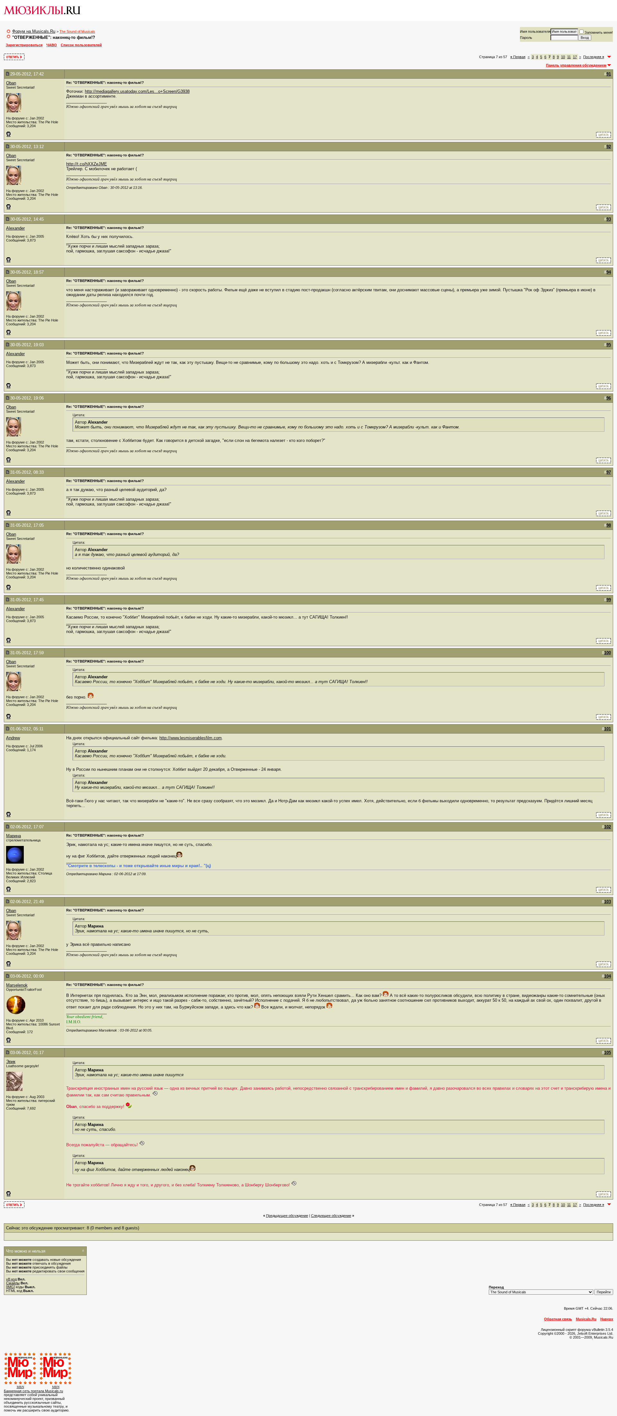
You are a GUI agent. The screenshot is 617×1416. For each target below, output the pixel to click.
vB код (11, 1279)
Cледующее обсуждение (331, 1216)
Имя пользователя (535, 31)
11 (569, 57)
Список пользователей (81, 45)
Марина (13, 835)
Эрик (10, 1061)
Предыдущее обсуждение (287, 1216)
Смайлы (13, 1283)
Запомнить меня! (599, 32)
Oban (11, 83)
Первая (517, 57)
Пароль (526, 38)
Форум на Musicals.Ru (33, 31)
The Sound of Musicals (77, 31)
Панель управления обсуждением (576, 65)
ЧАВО (51, 45)
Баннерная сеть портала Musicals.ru (33, 1391)
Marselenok (17, 985)
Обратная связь (558, 1319)
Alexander (15, 228)
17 (575, 57)
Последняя (593, 57)
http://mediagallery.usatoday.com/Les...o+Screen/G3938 (137, 91)
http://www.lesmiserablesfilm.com (190, 737)
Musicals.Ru (586, 1319)
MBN (20, 1387)
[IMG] (10, 1287)
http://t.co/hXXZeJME (86, 164)
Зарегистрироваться (24, 45)
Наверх (606, 1319)
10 (563, 57)
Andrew (13, 737)
